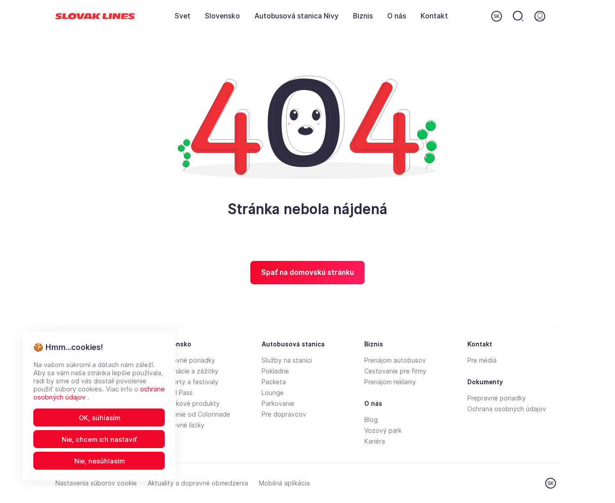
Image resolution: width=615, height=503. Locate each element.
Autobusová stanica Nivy (296, 16)
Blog (371, 419)
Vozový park (383, 430)
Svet (182, 16)
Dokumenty (485, 382)
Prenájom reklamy (390, 382)
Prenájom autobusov (395, 360)
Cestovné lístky (181, 425)
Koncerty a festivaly (188, 382)
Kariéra (374, 441)
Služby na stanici (287, 360)
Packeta (274, 382)
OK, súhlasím (99, 418)
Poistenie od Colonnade (194, 414)
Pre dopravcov (284, 414)
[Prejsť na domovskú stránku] (95, 16)
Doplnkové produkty (189, 403)
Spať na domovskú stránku (307, 272)
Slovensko (222, 16)
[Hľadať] (518, 16)
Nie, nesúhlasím (99, 461)
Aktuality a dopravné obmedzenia (198, 483)
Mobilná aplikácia (284, 483)
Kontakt (434, 16)
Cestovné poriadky (186, 360)
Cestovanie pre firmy (395, 371)
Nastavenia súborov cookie (96, 483)
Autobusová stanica (293, 344)
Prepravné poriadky (496, 398)
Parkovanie (278, 403)
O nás (396, 16)
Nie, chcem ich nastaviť (99, 440)
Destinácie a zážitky (188, 371)
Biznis (363, 16)
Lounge (273, 392)
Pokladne (275, 371)
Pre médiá (482, 360)
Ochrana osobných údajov (506, 409)
